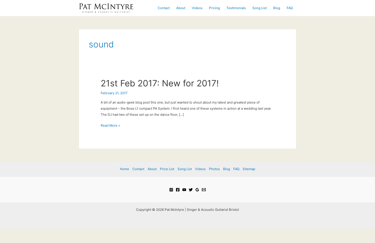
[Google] (197, 190)
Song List (259, 8)
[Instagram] (171, 190)
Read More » (110, 126)
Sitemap (249, 169)
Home (124, 169)
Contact (164, 8)
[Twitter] (191, 190)
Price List (167, 169)
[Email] (204, 190)
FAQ (290, 8)
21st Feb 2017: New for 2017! (160, 83)
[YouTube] (184, 190)
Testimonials (236, 8)
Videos (197, 8)
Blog (276, 8)
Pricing (214, 8)
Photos (214, 169)
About (180, 8)
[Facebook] (178, 190)
